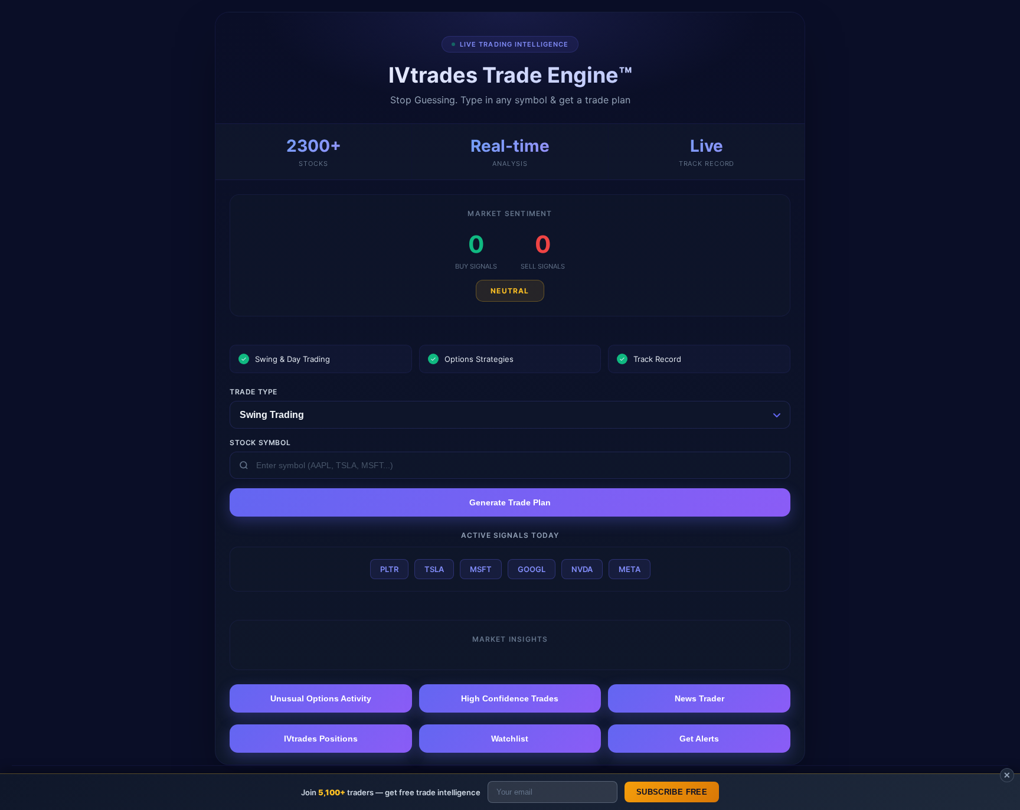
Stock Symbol (260, 442)
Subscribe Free (671, 792)
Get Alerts (699, 738)
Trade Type (253, 391)
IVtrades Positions (321, 738)
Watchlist (509, 738)
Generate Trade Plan (510, 502)
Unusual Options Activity (320, 698)
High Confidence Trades (509, 698)
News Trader (699, 698)
